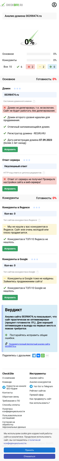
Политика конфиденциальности (13, 410)
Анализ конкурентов (40, 382)
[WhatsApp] (43, 355)
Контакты (7, 392)
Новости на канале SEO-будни (16, 387)
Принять (29, 450)
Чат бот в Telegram (43, 386)
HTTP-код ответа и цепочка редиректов (23, 173)
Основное (8, 53)
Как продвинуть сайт (40, 399)
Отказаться (29, 456)
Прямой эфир (37, 395)
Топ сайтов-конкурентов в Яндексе (21, 220)
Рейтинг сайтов (38, 390)
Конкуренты (9, 60)
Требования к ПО (11, 401)
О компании (8, 378)
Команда (7, 382)
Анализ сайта (37, 378)
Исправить (10, 149)
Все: (8, 66)
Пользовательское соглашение (12, 416)
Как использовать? (40, 403)
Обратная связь (10, 396)
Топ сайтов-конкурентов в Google (20, 272)
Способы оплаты (11, 405)
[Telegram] (34, 355)
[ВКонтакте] (38, 355)
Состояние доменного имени (18, 101)
